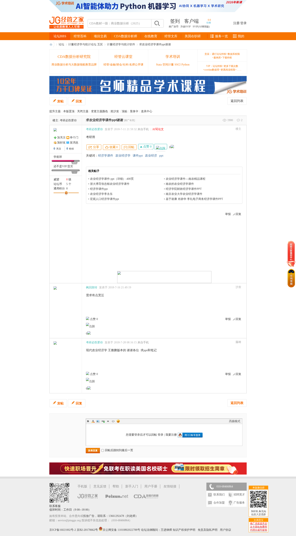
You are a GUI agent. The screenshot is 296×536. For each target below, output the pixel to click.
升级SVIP (185, 26)
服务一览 (221, 36)
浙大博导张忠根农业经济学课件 (109, 183)
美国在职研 (193, 36)
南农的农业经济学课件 (180, 183)
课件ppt (138, 155)
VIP (64, 166)
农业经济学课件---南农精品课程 (185, 178)
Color (93, 421)
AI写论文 (158, 129)
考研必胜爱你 (68, 120)
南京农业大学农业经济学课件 (184, 193)
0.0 (209, 20)
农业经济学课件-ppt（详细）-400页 (112, 178)
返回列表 (237, 101)
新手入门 (131, 486)
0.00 (209, 22)
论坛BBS (60, 36)
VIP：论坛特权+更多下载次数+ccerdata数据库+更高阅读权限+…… (222, 68)
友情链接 (170, 486)
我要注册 (171, 434)
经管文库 (171, 36)
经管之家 (52, 44)
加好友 (61, 142)
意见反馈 (99, 486)
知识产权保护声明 (184, 529)
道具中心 (146, 111)
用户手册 (150, 486)
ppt (161, 155)
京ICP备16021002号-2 (62, 529)
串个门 (74, 137)
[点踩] (160, 146)
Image (98, 421)
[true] (156, 23)
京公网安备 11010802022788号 (122, 529)
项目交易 (100, 36)
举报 (228, 214)
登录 (243, 23)
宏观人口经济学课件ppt (104, 198)
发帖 (60, 101)
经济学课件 (105, 155)
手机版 (82, 486)
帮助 (116, 486)
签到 (175, 21)
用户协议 (225, 529)
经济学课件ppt (99, 188)
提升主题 (55, 111)
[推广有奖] (129, 120)
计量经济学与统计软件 (121, 44)
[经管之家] (66, 31)
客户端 (191, 21)
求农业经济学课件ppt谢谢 (155, 44)
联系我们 (219, 494)
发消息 (74, 142)
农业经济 (151, 155)
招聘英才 (239, 494)
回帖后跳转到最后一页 (119, 450)
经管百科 (80, 36)
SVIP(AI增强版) (201, 26)
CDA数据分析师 (125, 36)
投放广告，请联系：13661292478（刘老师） (110, 515)
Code (113, 421)
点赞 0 (147, 146)
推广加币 (173, 26)
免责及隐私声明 (207, 529)
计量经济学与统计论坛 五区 (85, 44)
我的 (241, 36)
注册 (236, 23)
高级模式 (234, 421)
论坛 (61, 44)
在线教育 (150, 36)
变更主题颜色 (99, 111)
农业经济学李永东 (101, 193)
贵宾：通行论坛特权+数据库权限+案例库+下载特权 (222, 56)
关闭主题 (82, 111)
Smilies (118, 421)
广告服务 (239, 502)
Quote (108, 421)
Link (103, 421)
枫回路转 (91, 287)
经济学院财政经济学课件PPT (184, 188)
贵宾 (70, 166)
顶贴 (124, 111)
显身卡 (134, 111)
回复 (79, 101)
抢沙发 (115, 111)
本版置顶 (69, 111)
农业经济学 (122, 155)
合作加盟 (219, 502)
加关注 (61, 137)
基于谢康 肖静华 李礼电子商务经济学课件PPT (194, 198)
